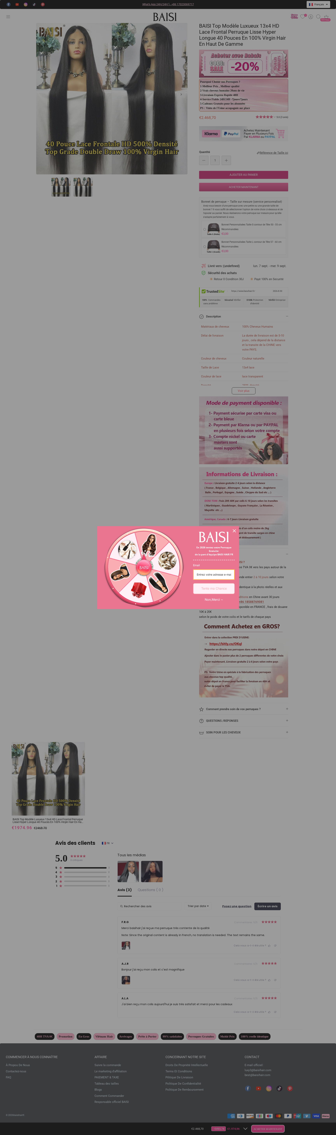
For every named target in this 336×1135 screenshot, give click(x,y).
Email (196, 565)
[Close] (234, 530)
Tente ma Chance (214, 588)
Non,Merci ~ (214, 599)
